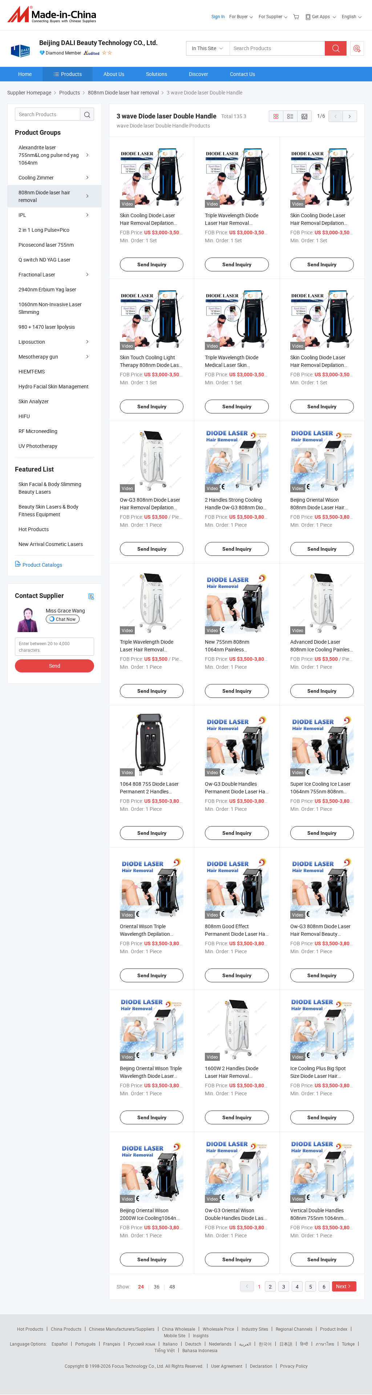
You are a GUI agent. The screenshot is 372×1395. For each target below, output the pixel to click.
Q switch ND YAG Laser (44, 259)
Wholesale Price (218, 1329)
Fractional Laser (37, 274)
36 (156, 1286)
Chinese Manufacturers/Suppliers (121, 1329)
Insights (201, 1335)
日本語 (285, 1344)
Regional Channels (294, 1329)
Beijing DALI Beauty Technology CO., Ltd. (98, 42)
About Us (114, 73)
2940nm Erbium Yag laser (47, 289)
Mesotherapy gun (38, 356)
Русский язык (141, 1344)
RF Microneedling (38, 431)
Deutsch (193, 1344)
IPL (22, 214)
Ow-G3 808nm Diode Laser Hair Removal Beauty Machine (320, 934)
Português (85, 1344)
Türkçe (348, 1344)
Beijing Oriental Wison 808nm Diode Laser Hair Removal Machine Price (317, 507)
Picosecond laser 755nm (46, 244)
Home (25, 73)
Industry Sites (255, 1329)
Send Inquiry (151, 264)
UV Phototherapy (38, 445)
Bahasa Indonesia (200, 1350)
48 (172, 1286)
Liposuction (32, 341)
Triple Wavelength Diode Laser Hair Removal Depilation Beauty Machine (150, 649)
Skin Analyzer (34, 401)
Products (71, 73)
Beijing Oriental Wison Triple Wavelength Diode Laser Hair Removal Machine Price (151, 1076)
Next (341, 1286)
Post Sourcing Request (357, 48)
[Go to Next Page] (350, 116)
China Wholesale (178, 1329)
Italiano (170, 1344)
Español (60, 1344)
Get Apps (321, 16)
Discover (198, 73)
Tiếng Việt (164, 1350)
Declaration (261, 1366)
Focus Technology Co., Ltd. (138, 1366)
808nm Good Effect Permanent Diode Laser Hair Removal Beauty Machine (236, 934)
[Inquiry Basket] (297, 16)
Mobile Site (174, 1335)
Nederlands (220, 1344)
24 (141, 1287)
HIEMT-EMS (32, 371)
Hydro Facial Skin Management (54, 386)
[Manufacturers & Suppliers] (54, 14)
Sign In (218, 16)
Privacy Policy (294, 1366)
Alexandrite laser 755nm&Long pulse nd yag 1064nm (49, 155)
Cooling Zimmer (36, 177)
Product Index (333, 1329)
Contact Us (242, 73)
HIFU (24, 416)
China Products (66, 1329)
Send (54, 665)
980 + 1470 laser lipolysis (47, 326)
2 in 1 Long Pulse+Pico (44, 229)
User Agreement (226, 1366)
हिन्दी (304, 1344)
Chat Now (66, 619)
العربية (245, 1344)
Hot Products (30, 1329)
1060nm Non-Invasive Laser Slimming (50, 308)
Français (111, 1344)
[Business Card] (91, 596)
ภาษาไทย (325, 1344)
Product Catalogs (42, 564)
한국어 (265, 1344)
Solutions (156, 73)
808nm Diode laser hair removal (44, 196)
